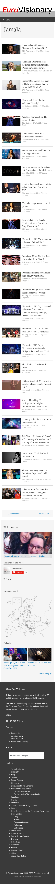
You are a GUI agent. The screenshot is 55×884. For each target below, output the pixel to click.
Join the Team (17, 736)
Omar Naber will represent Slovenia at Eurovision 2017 (34, 46)
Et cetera (15, 783)
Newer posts (45, 514)
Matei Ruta (44, 445)
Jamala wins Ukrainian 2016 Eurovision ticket (35, 455)
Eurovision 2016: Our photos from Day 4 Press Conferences (35, 330)
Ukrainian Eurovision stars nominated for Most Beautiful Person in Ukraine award (35, 64)
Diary (16, 817)
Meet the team (17, 739)
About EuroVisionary (19, 742)
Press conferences (21, 822)
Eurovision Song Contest (21, 789)
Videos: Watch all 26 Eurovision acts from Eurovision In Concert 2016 (36, 383)
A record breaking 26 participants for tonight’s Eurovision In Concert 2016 (34, 403)
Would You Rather (18, 856)
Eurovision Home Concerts (22, 786)
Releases (15, 845)
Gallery (14, 800)
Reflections (15, 842)
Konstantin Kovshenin (34, 876)
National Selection (18, 833)
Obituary (14, 839)
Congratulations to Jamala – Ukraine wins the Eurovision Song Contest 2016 (34, 223)
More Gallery (44, 674)
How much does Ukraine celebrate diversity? (33, 101)
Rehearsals (18, 825)
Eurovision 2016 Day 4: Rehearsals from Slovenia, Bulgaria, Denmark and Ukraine (36, 348)
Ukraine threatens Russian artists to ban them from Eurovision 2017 (36, 187)
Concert (14, 777)
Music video (16, 831)
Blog (13, 775)
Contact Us (15, 733)
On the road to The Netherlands (27, 794)
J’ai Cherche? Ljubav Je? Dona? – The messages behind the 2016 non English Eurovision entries (36, 439)
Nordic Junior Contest (20, 836)
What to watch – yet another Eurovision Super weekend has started (35, 473)
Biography (15, 772)
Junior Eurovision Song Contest (24, 805)
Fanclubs (15, 797)
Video (13, 853)
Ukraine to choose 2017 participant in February (33, 135)
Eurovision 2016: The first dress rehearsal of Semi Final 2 (36, 258)
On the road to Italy (22, 791)
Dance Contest (17, 780)
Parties (17, 819)
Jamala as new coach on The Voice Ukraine (34, 118)
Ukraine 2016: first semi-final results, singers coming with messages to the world (35, 492)
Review (14, 847)
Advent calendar (17, 769)
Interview (14, 803)
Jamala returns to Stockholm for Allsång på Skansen (36, 152)
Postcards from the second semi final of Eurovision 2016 (36, 274)
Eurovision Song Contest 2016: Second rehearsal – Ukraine (36, 291)
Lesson (14, 808)
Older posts (14, 514)
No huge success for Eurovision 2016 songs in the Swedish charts (37, 168)
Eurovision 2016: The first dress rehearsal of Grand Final (36, 241)
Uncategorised (17, 850)
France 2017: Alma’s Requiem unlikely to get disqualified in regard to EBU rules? (35, 83)
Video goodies (20, 828)
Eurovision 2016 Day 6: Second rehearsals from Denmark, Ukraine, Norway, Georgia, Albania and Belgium (36, 311)
